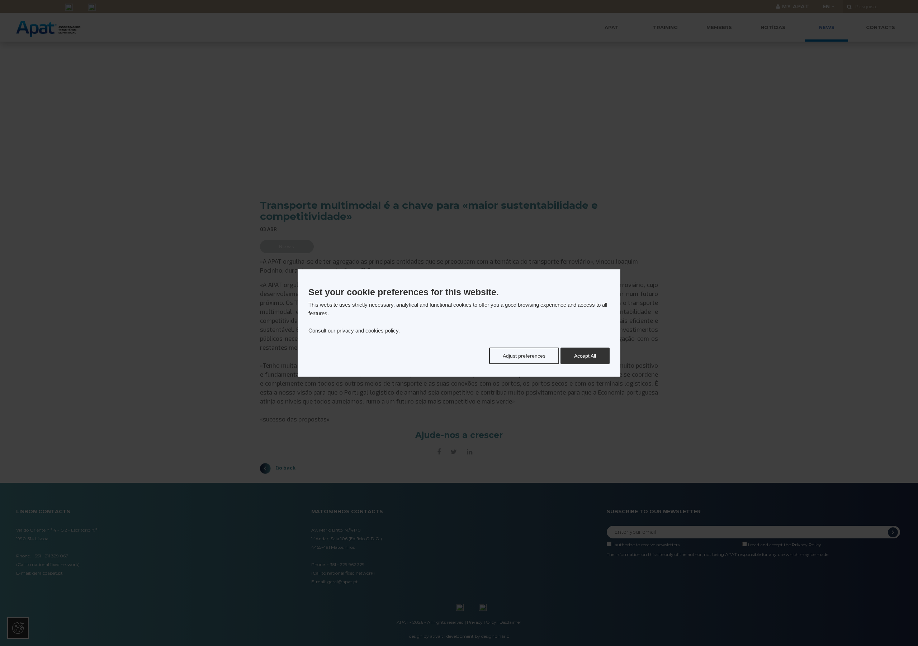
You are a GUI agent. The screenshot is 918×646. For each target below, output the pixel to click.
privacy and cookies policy (367, 330)
